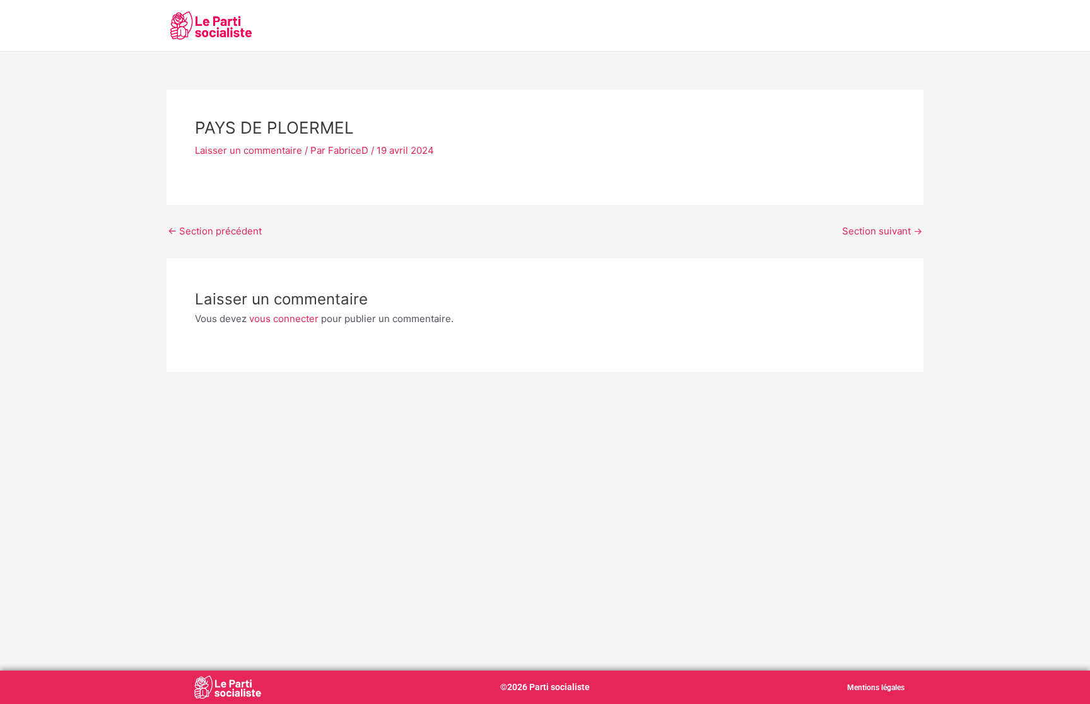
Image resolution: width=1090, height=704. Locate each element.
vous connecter (284, 319)
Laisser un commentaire (248, 150)
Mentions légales (876, 687)
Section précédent (215, 231)
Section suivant (882, 231)
